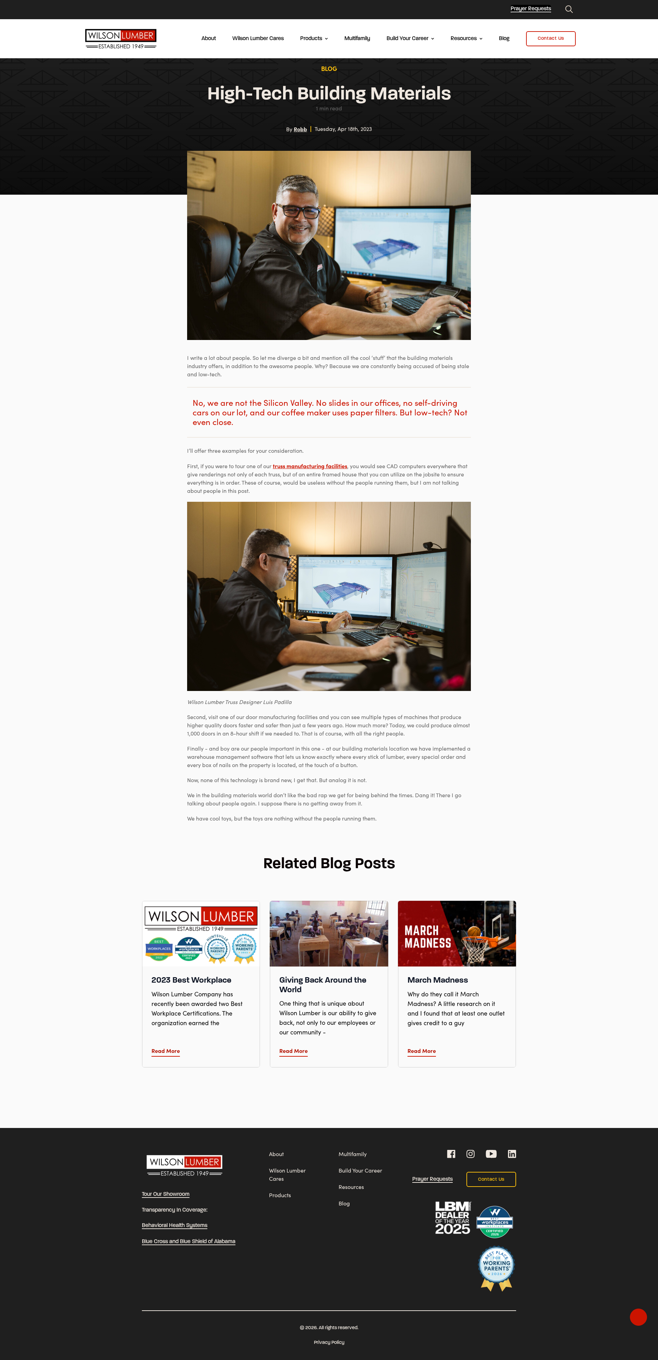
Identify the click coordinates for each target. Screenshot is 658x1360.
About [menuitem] (209, 38)
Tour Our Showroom (166, 1194)
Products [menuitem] (311, 38)
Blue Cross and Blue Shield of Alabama (188, 1241)
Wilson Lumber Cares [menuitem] (258, 38)
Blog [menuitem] (504, 38)
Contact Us (551, 38)
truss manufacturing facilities (310, 466)
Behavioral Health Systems (174, 1225)
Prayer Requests (531, 9)
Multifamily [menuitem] (357, 38)
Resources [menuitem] (464, 38)
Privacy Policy (329, 1342)
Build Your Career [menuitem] (407, 38)
